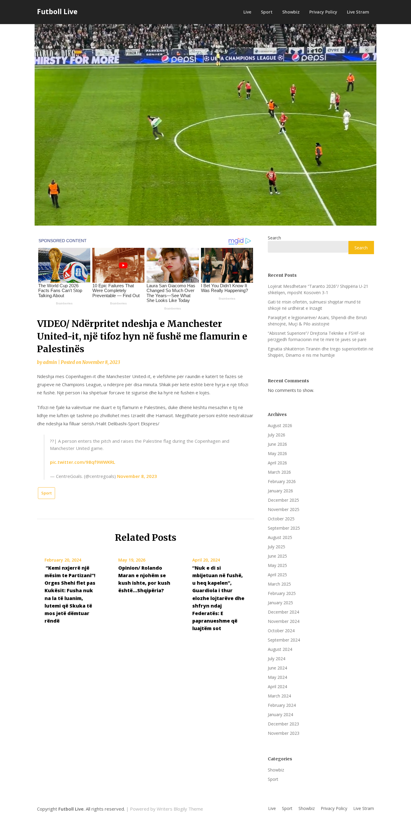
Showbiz (291, 12)
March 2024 (279, 696)
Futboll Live (57, 11)
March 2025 (279, 584)
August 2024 (280, 649)
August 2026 (280, 425)
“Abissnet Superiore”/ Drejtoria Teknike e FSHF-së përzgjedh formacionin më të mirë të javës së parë (317, 336)
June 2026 (277, 444)
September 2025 (284, 528)
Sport (267, 12)
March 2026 (279, 472)
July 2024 (276, 658)
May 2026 (277, 453)
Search (274, 238)
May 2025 (277, 565)
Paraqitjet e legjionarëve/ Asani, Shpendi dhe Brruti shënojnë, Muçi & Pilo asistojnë (317, 321)
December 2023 (283, 724)
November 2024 (283, 621)
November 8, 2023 (137, 476)
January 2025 (280, 602)
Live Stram (358, 12)
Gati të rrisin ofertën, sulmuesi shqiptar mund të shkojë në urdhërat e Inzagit (314, 305)
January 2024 (280, 714)
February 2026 (282, 481)
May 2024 (277, 677)
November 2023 (283, 733)
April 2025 (277, 574)
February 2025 (282, 593)
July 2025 (276, 547)
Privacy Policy (323, 12)
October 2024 (281, 630)
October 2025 (281, 519)
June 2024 (277, 668)
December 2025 (283, 500)
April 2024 (277, 686)
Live (247, 12)
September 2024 (284, 640)
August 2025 (280, 537)
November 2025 (283, 509)
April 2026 (277, 463)
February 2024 (282, 705)
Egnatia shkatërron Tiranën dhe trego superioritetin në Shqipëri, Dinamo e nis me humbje (320, 352)
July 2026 (276, 435)
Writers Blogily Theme (180, 809)
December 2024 (283, 612)
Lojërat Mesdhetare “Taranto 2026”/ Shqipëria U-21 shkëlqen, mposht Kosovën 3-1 (318, 289)
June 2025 (277, 556)
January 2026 (280, 491)
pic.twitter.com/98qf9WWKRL (82, 462)
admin (50, 362)
